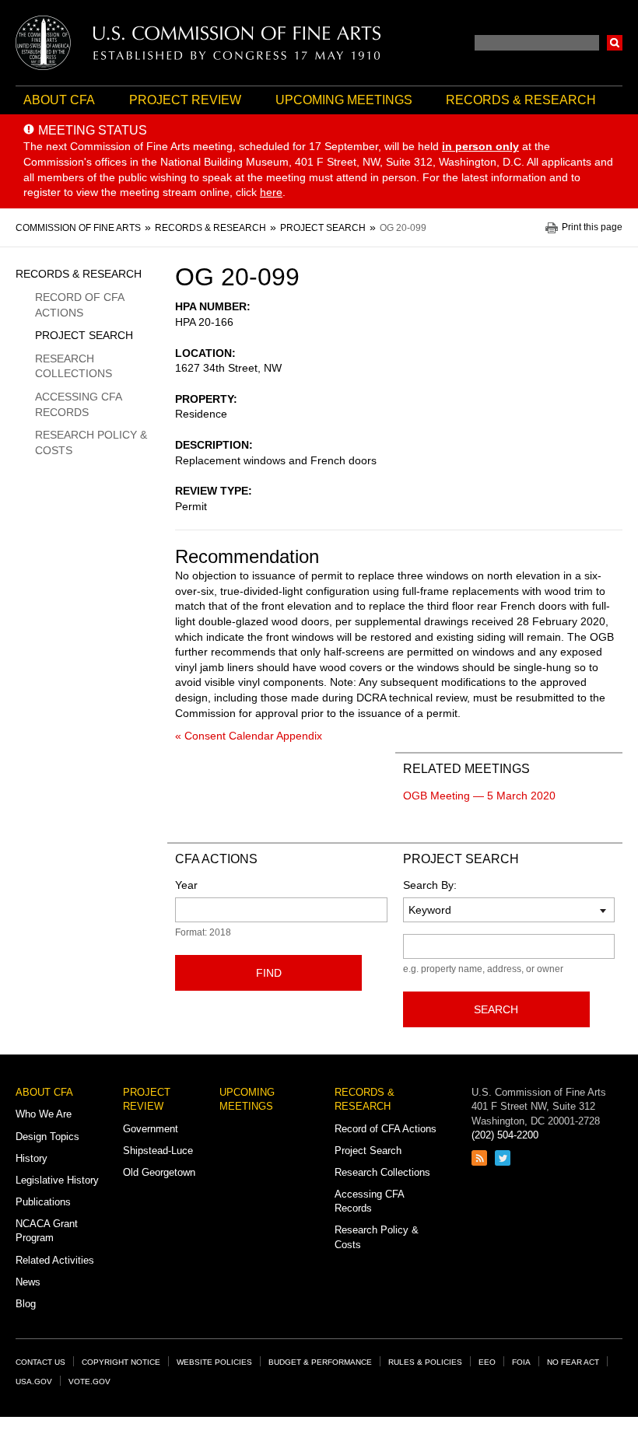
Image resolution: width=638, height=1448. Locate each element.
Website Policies (214, 1362)
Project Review (185, 100)
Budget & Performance (320, 1362)
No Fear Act (573, 1362)
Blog (26, 1304)
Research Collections (73, 366)
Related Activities (55, 1260)
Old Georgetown (159, 1172)
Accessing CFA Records (78, 404)
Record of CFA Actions (79, 305)
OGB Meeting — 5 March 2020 (479, 795)
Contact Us (40, 1362)
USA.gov (34, 1381)
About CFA (59, 100)
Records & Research (521, 100)
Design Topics (47, 1136)
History (31, 1158)
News (28, 1282)
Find (269, 973)
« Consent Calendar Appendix (248, 735)
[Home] (198, 43)
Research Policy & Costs (91, 442)
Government (150, 1129)
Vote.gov (89, 1381)
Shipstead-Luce (158, 1150)
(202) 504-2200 (504, 1135)
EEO (487, 1362)
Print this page (592, 227)
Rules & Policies (425, 1362)
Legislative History (57, 1180)
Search (614, 43)
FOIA (521, 1362)
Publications (43, 1202)
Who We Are (44, 1114)
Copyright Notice (121, 1362)
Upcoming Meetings (343, 100)
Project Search (84, 335)
